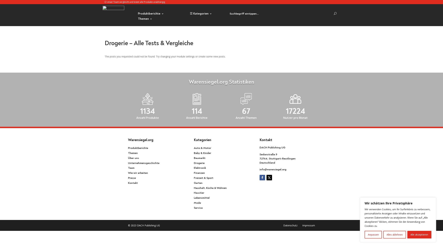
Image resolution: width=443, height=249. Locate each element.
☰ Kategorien (199, 14)
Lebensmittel (202, 198)
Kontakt (133, 183)
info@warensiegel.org (273, 169)
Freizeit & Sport (203, 178)
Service (198, 208)
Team (131, 168)
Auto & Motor (202, 148)
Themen (143, 19)
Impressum (308, 225)
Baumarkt (199, 158)
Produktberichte (149, 14)
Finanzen (199, 173)
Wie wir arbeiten (138, 173)
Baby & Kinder (202, 153)
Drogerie (199, 163)
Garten (198, 183)
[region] (398, 219)
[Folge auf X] (269, 177)
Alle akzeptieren (419, 234)
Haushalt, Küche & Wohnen (210, 188)
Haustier (199, 193)
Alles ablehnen (395, 234)
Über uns (133, 158)
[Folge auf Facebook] (262, 177)
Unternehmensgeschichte (143, 163)
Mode (197, 203)
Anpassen (373, 234)
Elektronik (200, 168)
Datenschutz (290, 225)
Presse (132, 178)
